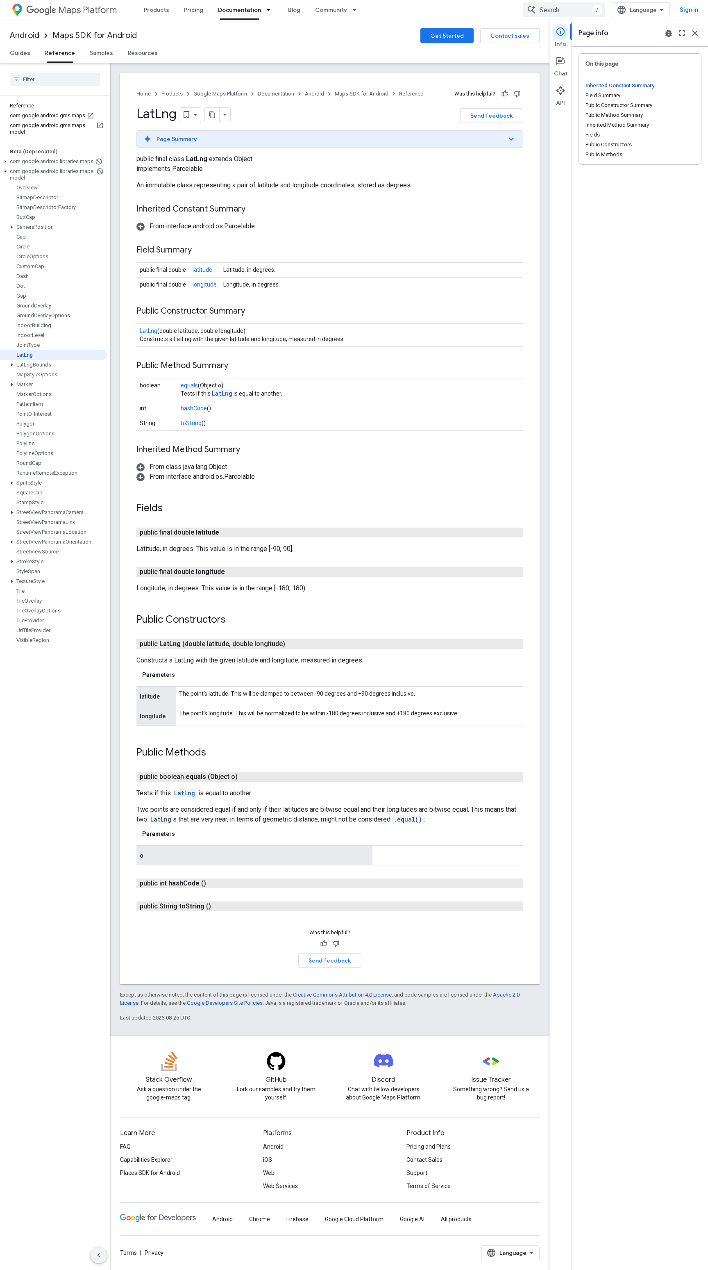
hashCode (194, 408)
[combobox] (564, 9)
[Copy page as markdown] (212, 115)
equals (189, 385)
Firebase (297, 1219)
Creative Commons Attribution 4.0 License (342, 995)
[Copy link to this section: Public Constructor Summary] (253, 311)
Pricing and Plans (428, 1146)
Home (143, 94)
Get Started (447, 35)
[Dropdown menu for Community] (357, 10)
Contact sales (509, 35)
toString (191, 423)
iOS (267, 1159)
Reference (60, 53)
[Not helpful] (517, 94)
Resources (143, 53)
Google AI (412, 1219)
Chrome (259, 1219)
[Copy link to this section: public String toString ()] (221, 906)
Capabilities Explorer (146, 1159)
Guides (20, 53)
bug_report (669, 33)
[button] (53, 161)
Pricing (193, 10)
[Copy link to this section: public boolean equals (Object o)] (247, 777)
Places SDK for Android (150, 1173)
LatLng (148, 331)
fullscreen (682, 33)
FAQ (125, 1146)
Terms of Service (428, 1186)
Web (269, 1173)
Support (416, 1173)
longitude (205, 284)
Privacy (154, 1253)
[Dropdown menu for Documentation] (271, 10)
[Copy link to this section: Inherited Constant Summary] (253, 209)
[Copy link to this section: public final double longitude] (235, 572)
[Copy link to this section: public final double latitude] (229, 532)
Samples (101, 53)
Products (156, 10)
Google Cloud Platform (354, 1219)
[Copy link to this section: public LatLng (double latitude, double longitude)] (295, 644)
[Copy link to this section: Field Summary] (200, 250)
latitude (202, 269)
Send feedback (491, 115)
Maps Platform (87, 10)
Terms (128, 1253)
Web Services (280, 1186)
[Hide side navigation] (99, 1255)
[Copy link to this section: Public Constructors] (234, 620)
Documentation (239, 10)
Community (331, 10)
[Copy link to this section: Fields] (171, 509)
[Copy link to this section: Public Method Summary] (236, 366)
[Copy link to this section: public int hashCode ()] (216, 883)
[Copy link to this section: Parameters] (183, 675)
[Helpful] (505, 94)
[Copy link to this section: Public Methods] (214, 753)
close (695, 33)
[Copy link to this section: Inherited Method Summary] (248, 450)
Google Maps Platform (220, 94)
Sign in (689, 10)
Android (24, 35)
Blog (294, 10)
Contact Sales (424, 1159)
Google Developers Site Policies (225, 1003)
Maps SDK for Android (94, 35)
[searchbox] (55, 79)
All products (456, 1219)
